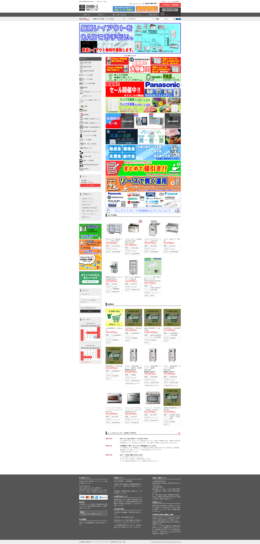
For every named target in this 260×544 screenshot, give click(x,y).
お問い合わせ (153, 14)
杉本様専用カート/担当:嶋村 (172, 328)
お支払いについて (88, 198)
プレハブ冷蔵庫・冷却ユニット (89, 101)
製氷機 (85, 87)
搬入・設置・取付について (90, 211)
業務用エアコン (88, 148)
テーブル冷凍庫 (88, 79)
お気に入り (101, 14)
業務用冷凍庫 (87, 67)
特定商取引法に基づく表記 (118, 542)
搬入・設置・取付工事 (119, 14)
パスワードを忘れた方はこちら (88, 307)
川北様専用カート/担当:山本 (133, 328)
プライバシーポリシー (89, 214)
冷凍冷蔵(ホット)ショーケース (92, 92)
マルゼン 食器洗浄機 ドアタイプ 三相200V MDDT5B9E (172, 368)
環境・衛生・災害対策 (89, 144)
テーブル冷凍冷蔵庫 (89, 83)
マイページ (137, 14)
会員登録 (87, 542)
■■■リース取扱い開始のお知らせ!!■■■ (131, 455)
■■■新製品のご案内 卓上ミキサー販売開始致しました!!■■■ (138, 446)
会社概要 (81, 542)
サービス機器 (87, 139)
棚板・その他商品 (88, 160)
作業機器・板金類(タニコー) (91, 123)
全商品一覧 (86, 14)
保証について (86, 217)
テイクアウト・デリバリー (91, 152)
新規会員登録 (176, 1)
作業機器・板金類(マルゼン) (91, 119)
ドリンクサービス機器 (89, 135)
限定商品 (86, 169)
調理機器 (86, 114)
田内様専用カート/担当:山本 (114, 366)
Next (178, 38)
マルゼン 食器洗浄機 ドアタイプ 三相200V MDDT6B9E (152, 368)
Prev (81, 38)
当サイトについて (88, 201)
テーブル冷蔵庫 (88, 75)
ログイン (170, 1)
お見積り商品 (87, 156)
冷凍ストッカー (88, 96)
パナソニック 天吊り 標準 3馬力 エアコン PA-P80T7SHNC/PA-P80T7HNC (152, 279)
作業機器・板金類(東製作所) (91, 127)
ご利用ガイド (164, 1)
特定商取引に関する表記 (90, 208)
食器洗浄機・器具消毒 (89, 131)
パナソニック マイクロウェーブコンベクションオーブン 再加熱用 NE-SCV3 (133, 410)
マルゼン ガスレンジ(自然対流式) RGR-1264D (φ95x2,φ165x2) (133, 241)
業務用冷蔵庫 (87, 62)
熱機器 (85, 110)
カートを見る (90, 185)
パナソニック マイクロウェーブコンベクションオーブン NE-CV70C (114, 410)
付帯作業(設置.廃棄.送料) (90, 164)
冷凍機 (85, 106)
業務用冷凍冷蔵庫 (88, 71)
